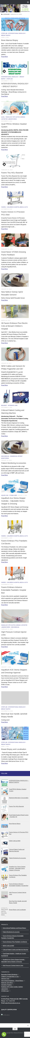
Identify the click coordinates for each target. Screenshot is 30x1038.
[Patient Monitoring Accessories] (15, 447)
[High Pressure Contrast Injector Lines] (15, 616)
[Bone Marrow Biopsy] (15, 24)
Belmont (4, 405)
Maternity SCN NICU (7, 982)
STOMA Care (13, 495)
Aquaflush (4, 495)
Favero (3, 207)
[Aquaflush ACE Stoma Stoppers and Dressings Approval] (15, 658)
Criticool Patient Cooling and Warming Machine (15, 949)
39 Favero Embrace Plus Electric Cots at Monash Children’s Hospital (14, 326)
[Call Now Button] (4, 1034)
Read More (4, 56)
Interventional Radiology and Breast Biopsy (14, 928)
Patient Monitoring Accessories (13, 463)
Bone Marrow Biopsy (9, 40)
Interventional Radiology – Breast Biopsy (12, 980)
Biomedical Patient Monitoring (9, 974)
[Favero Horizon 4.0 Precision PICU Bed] (15, 198)
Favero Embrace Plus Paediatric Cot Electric (15, 941)
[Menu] (28, 2)
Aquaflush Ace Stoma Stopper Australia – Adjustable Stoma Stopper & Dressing (13, 501)
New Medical (5, 456)
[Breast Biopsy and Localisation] (15, 733)
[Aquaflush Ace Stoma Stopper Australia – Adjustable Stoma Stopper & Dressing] (15, 486)
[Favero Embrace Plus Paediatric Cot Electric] (15, 527)
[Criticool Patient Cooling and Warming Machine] (15, 396)
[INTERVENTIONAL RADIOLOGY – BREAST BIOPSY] (15, 67)
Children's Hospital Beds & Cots (17, 207)
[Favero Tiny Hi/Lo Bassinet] (15, 161)
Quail (3, 117)
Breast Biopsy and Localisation (13, 749)
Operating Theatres (6, 984)
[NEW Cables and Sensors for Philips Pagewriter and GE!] (15, 354)
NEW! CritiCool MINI (14, 841)
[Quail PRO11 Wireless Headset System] (15, 108)
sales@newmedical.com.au (12, 1003)
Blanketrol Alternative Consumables (18, 797)
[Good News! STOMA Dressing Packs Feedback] (15, 240)
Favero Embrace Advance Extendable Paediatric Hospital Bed (13, 590)
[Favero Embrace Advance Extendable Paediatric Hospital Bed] (15, 573)
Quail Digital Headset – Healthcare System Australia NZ (13, 954)
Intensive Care (13, 405)
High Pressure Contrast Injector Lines (13, 965)
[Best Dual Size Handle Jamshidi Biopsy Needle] (15, 697)
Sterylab (4, 33)
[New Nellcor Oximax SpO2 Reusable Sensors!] (15, 280)
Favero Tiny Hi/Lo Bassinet (12, 173)
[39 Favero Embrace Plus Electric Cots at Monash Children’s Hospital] (15, 311)
